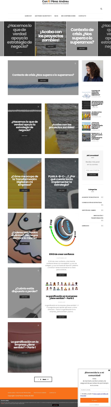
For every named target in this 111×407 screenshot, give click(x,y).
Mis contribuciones (68, 16)
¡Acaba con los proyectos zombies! (96, 113)
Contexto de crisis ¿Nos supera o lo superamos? (95, 93)
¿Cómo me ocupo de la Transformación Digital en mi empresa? (97, 125)
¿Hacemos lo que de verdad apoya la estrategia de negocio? (97, 103)
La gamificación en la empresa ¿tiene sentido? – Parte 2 (61, 297)
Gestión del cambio (89, 210)
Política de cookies (40, 392)
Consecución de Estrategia (92, 202)
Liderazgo (85, 226)
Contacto (82, 16)
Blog (56, 16)
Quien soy (28, 16)
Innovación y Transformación (97, 217)
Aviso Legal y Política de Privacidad (19, 392)
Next (44, 379)
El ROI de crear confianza (61, 254)
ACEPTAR (55, 405)
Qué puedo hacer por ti (43, 16)
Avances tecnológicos (90, 197)
